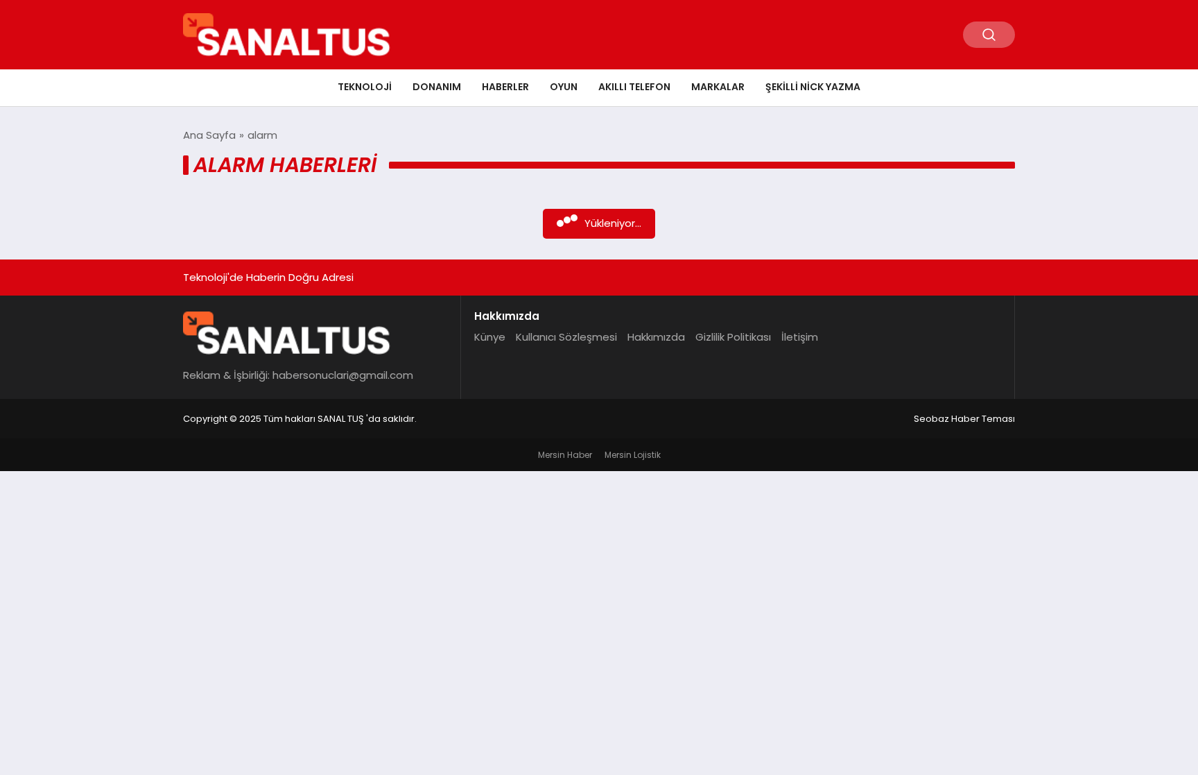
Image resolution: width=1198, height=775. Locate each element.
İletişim (799, 337)
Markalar (718, 87)
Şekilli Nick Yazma (812, 87)
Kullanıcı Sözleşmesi (566, 337)
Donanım (437, 87)
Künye (489, 337)
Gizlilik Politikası (733, 337)
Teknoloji (365, 87)
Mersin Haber (565, 455)
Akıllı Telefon (634, 87)
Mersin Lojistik (633, 455)
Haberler (505, 87)
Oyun (564, 87)
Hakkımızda (656, 337)
